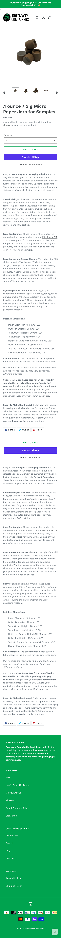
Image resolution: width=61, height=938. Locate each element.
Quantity (8, 135)
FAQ (8, 850)
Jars (8, 777)
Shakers (10, 800)
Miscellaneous (13, 792)
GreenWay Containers (34, 929)
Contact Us (12, 835)
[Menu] (56, 17)
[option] (15, 90)
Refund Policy (13, 878)
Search (9, 843)
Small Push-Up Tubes (17, 808)
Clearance (11, 815)
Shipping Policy (14, 886)
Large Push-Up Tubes (17, 785)
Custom (10, 858)
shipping (7, 125)
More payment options (31, 164)
